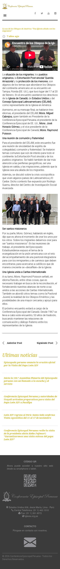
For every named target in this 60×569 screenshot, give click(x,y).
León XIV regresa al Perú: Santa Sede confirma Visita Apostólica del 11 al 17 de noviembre (29, 416)
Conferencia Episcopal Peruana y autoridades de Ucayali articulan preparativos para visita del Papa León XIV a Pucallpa (30, 399)
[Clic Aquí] (30, 542)
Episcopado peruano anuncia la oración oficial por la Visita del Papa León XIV (29, 364)
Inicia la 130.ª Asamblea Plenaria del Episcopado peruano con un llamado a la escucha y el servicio (30, 381)
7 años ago (13, 36)
